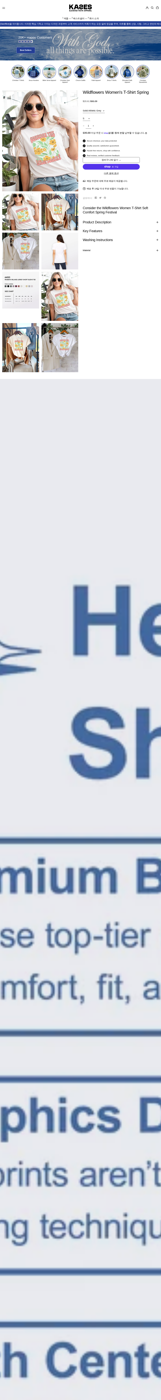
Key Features (92, 231)
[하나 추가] (93, 126)
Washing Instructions (98, 240)
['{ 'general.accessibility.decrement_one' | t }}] (84, 126)
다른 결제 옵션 (111, 173)
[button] (152, 7)
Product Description (97, 222)
